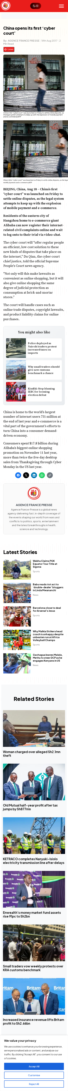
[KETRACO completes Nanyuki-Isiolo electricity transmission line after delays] (34, 835)
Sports (36, 571)
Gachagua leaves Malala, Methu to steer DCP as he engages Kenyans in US (48, 657)
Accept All (34, 1066)
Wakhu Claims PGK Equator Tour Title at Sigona (45, 563)
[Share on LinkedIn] (34, 475)
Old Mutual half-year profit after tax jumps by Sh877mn (30, 807)
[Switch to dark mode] (35, 6)
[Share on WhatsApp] (42, 475)
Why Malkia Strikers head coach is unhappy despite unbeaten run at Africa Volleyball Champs (48, 636)
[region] (34, 1063)
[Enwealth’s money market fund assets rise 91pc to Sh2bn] (34, 889)
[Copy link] (50, 475)
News (35, 595)
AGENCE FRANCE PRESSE (23, 40)
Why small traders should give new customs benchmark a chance (44, 370)
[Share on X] (26, 475)
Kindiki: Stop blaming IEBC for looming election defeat (41, 391)
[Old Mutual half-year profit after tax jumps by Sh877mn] (34, 782)
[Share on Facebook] (18, 475)
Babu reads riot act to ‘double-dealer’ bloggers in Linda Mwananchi (48, 587)
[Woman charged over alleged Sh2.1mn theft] (34, 728)
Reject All (34, 1084)
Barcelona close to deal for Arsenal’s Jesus (47, 609)
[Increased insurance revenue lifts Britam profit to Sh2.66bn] (34, 996)
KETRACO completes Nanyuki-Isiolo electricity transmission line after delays (33, 861)
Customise (34, 1075)
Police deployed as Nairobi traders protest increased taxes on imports (42, 348)
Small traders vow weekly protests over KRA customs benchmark (33, 968)
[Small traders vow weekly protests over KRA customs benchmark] (34, 943)
